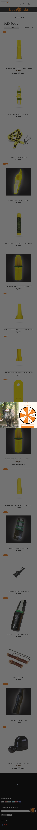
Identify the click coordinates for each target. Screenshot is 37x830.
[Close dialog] (0, 402)
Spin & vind (28, 426)
